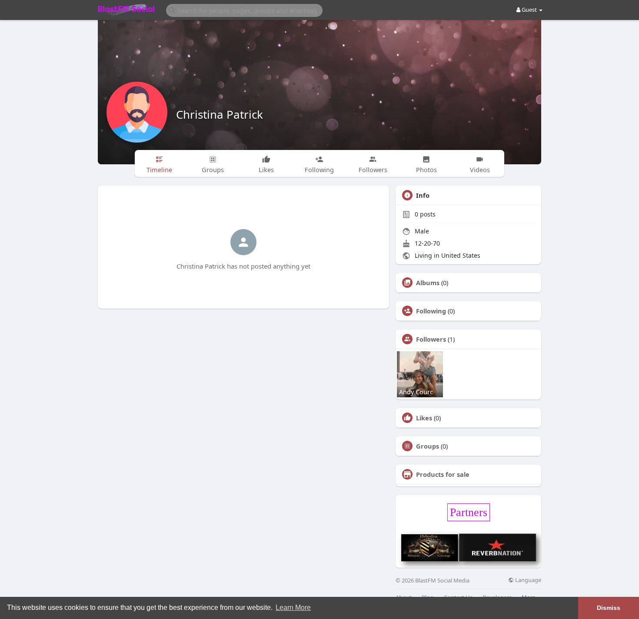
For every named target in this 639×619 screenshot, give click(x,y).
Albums (427, 282)
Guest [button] (529, 9)
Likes (424, 417)
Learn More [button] (293, 607)
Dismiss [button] (608, 607)
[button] (244, 10)
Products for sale (442, 474)
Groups (427, 446)
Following (431, 310)
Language (527, 580)
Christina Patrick (219, 114)
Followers (431, 339)
